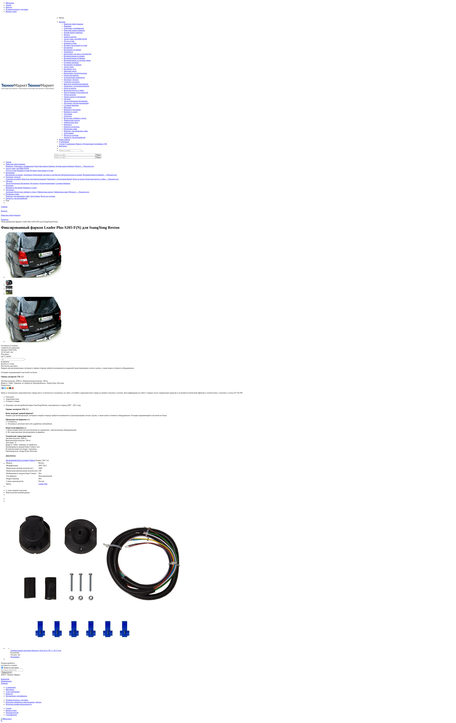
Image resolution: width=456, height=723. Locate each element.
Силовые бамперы (71, 105)
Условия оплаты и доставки (17, 700)
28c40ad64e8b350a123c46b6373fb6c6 (20, 460)
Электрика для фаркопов (74, 28)
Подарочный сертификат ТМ (95, 144)
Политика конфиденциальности (19, 704)
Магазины (10, 690)
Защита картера (70, 37)
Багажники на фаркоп (72, 65)
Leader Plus (42, 484)
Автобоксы (68, 52)
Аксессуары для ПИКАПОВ (75, 39)
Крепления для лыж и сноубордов (77, 54)
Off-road (67, 99)
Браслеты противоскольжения (76, 84)
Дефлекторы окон (71, 122)
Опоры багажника (71, 75)
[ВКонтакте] (2, 388)
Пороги (67, 35)
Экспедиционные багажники (76, 101)
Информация (6, 681)
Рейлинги (68, 125)
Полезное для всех (71, 80)
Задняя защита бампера (73, 33)
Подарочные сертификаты (16, 696)
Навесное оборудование (73, 24)
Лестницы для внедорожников (76, 103)
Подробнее (14, 657)
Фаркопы (67, 26)
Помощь (4, 683)
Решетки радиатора (71, 127)
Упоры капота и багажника (75, 97)
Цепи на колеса (70, 88)
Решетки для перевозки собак (76, 131)
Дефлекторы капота (72, 120)
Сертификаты (11, 715)
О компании (70, 144)
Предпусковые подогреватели (76, 92)
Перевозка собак (70, 129)
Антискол (68, 116)
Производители (12, 713)
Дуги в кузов (69, 41)
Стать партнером (12, 692)
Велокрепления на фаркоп (74, 58)
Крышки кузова (70, 43)
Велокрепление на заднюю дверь (77, 60)
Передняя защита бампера (74, 30)
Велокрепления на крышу (74, 56)
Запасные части (70, 71)
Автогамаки (69, 133)
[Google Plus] (12, 388)
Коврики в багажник (72, 110)
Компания (5, 679)
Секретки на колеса (72, 82)
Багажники (68, 48)
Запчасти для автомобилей (74, 137)
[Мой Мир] (10, 388)
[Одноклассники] (7, 388)
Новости (79, 144)
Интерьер (67, 107)
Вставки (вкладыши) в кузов (75, 45)
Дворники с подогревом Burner (76, 86)
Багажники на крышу (72, 50)
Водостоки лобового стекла (75, 118)
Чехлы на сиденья (71, 135)
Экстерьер (68, 114)
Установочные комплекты (74, 77)
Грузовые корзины (71, 62)
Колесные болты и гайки (74, 90)
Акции (8, 162)
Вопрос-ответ (11, 710)
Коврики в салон (70, 112)
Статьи (62, 144)
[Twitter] (5, 388)
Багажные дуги (70, 69)
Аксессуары (69, 67)
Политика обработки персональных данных (23, 702)
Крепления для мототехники (75, 73)
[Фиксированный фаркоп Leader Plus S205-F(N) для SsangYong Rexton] (33, 277)
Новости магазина (11, 668)
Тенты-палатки (70, 95)
